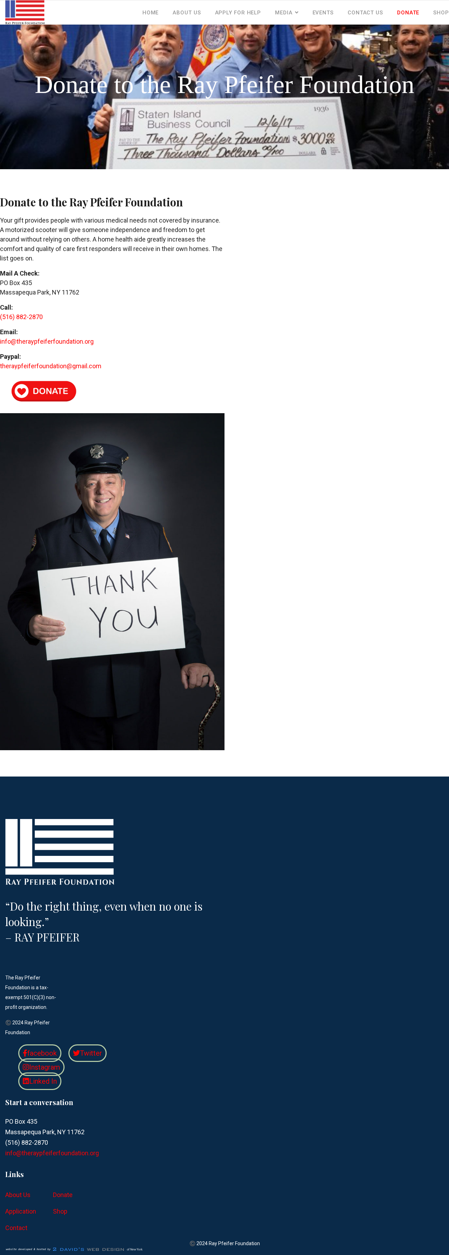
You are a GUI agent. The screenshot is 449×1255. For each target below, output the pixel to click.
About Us (187, 12)
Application (20, 1211)
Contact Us (365, 12)
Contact (16, 1227)
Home (150, 12)
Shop (441, 12)
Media (284, 12)
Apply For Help (238, 12)
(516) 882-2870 (21, 317)
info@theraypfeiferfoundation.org (47, 341)
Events (323, 12)
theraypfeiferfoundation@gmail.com (50, 366)
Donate (408, 12)
